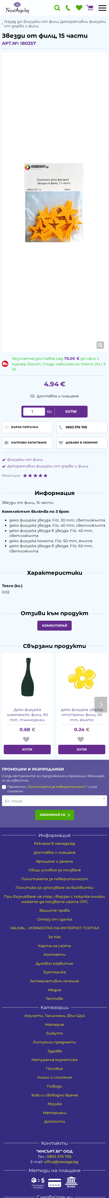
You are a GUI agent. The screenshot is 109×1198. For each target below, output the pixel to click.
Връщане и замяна (54, 861)
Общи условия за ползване (54, 870)
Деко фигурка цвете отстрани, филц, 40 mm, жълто (82, 714)
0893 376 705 (59, 1156)
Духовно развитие (54, 963)
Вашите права (54, 910)
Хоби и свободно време (54, 1095)
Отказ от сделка (54, 919)
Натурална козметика (54, 1059)
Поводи (54, 1086)
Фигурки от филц (25, 459)
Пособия (54, 1068)
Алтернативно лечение (54, 981)
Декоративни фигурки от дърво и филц (47, 466)
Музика (55, 1103)
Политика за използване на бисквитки (54, 887)
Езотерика (54, 972)
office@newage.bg (61, 1161)
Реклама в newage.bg (54, 843)
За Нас (54, 937)
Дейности (54, 1121)
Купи (71, 411)
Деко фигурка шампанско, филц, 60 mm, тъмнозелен (27, 714)
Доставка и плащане (55, 852)
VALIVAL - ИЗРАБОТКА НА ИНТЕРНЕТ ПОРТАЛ (54, 928)
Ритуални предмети (54, 1042)
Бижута (54, 1033)
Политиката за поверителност (56, 787)
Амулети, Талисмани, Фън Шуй (54, 1015)
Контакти (55, 954)
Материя (54, 1024)
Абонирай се (52, 815)
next (100, 705)
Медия (54, 990)
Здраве (54, 1051)
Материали (54, 1112)
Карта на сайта (54, 945)
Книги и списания (54, 1077)
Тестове (54, 998)
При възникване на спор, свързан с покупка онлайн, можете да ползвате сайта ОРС (54, 899)
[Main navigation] (102, 8)
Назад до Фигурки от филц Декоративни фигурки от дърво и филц (55, 23)
